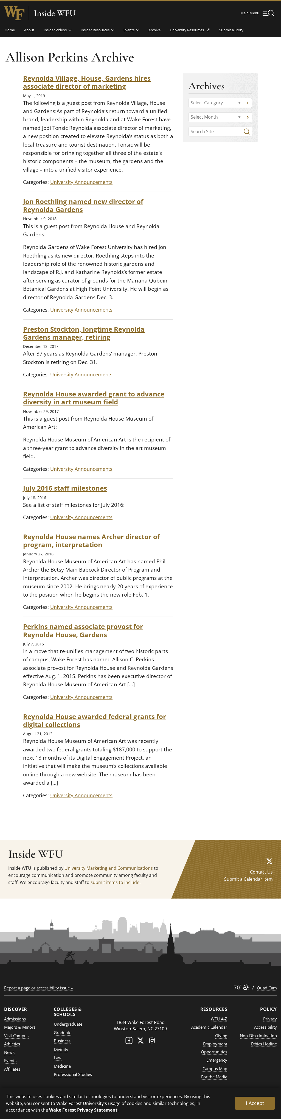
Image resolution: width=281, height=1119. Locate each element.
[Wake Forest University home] (14, 13)
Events (128, 29)
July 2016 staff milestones (65, 488)
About (29, 29)
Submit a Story (231, 29)
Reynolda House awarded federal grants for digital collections (94, 720)
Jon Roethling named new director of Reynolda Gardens (83, 205)
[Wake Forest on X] (140, 1041)
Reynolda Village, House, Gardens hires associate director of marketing (87, 82)
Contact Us (261, 872)
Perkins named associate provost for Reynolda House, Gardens (83, 630)
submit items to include (115, 882)
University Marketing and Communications (108, 868)
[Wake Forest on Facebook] (129, 1041)
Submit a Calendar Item (248, 879)
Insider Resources (95, 29)
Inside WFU (54, 13)
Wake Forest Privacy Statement (83, 1110)
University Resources (187, 31)
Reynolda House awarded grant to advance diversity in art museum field (93, 397)
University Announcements (81, 182)
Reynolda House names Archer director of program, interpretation (91, 540)
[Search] (246, 131)
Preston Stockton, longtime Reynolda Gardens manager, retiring (84, 333)
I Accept (255, 1103)
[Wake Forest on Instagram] (152, 1041)
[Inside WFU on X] (269, 861)
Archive (154, 29)
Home (10, 29)
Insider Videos (55, 29)
